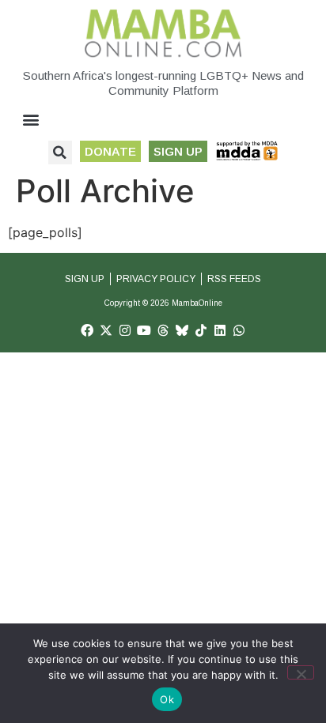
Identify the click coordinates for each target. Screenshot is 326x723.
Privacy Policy (155, 278)
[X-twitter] (106, 330)
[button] (31, 120)
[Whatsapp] (239, 330)
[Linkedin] (220, 330)
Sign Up (84, 278)
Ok (167, 699)
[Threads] (163, 330)
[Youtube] (144, 330)
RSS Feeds (234, 278)
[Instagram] (125, 330)
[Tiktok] (201, 330)
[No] (300, 672)
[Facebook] (87, 330)
